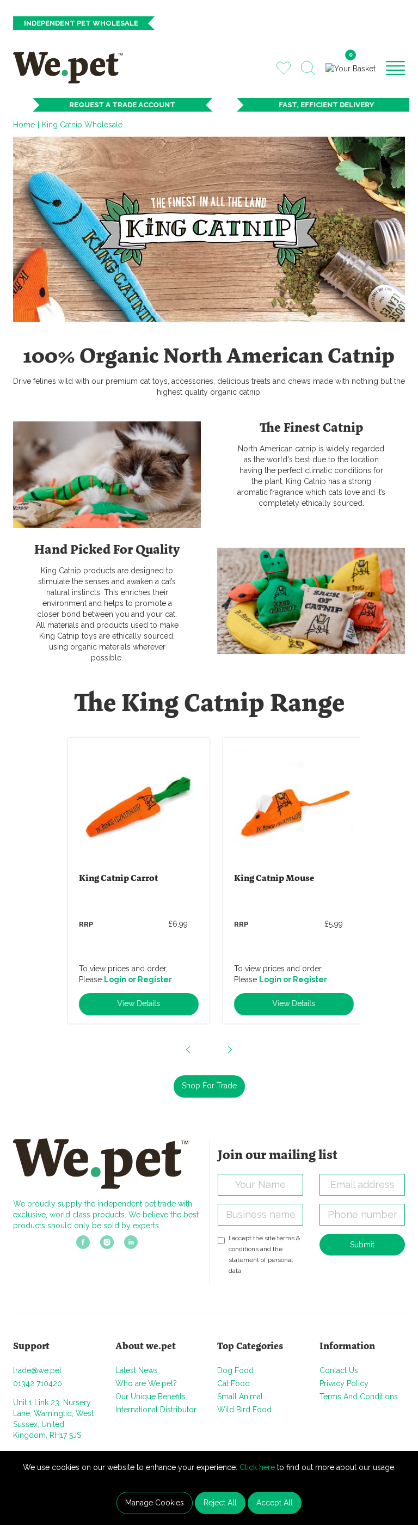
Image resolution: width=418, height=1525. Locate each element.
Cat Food (233, 1383)
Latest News (136, 1370)
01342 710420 (37, 1383)
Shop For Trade (209, 1085)
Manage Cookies (154, 1502)
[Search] (308, 68)
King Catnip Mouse (267, 878)
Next (229, 1049)
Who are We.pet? (146, 1383)
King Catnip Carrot (111, 878)
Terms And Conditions (358, 1396)
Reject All (220, 1502)
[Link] (83, 1245)
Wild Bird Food (244, 1409)
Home (24, 124)
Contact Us (338, 1370)
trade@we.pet (37, 1370)
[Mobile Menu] (395, 67)
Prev (188, 1049)
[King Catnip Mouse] (287, 806)
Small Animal (240, 1396)
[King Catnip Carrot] (132, 806)
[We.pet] (72, 67)
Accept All (274, 1502)
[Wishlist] (283, 67)
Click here (257, 1467)
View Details (131, 1003)
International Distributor (155, 1409)
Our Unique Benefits (150, 1396)
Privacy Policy (343, 1383)
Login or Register (131, 979)
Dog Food (235, 1370)
